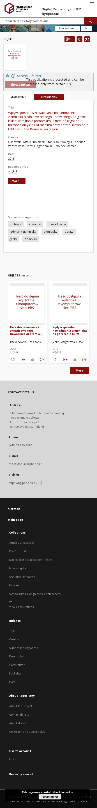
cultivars (15, 224)
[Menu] (92, 3)
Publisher (15, 673)
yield (13, 239)
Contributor (17, 665)
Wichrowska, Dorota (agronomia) (30, 146)
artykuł (12, 171)
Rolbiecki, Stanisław (46, 142)
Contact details (19, 715)
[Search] (90, 20)
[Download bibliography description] (23, 360)
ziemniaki (30, 239)
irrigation (35, 224)
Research (15, 585)
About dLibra (17, 723)
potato (69, 232)
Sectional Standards (22, 577)
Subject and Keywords (23, 648)
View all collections (21, 607)
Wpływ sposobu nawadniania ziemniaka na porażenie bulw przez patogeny (70, 330)
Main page (15, 520)
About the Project (20, 706)
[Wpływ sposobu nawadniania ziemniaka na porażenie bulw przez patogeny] (70, 304)
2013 (11, 158)
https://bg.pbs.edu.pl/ (23, 483)
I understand (50, 797)
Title (12, 631)
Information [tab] (49, 97)
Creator (14, 639)
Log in (13, 759)
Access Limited (29, 76)
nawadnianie (57, 224)
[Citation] (87, 39)
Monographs (17, 568)
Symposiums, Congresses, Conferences (34, 594)
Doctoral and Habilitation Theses (30, 560)
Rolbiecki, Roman (65, 146)
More (79, 370)
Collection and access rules (27, 732)
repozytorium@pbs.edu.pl (26, 464)
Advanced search (67, 28)
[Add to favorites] (79, 39)
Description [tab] (18, 97)
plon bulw (50, 232)
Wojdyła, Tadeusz (73, 142)
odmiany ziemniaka (23, 232)
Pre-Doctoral (17, 551)
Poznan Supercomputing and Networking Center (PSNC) (48, 801)
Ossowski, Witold (19, 142)
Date (12, 682)
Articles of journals (21, 543)
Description (16, 656)
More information (63, 792)
